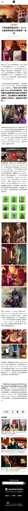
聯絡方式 (7, 495)
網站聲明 (19, 495)
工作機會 (13, 495)
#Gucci (9, 36)
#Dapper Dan (11, 453)
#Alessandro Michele (10, 435)
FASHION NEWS (14, 24)
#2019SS (7, 471)
